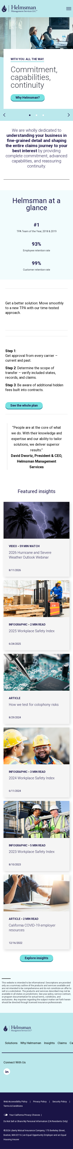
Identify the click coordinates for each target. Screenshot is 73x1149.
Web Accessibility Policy (15, 1101)
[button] (68, 8)
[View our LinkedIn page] (7, 1071)
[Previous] (5, 115)
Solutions (11, 1043)
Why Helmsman (30, 1043)
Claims (62, 1043)
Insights (49, 1043)
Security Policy (59, 1101)
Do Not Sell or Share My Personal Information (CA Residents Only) (36, 1121)
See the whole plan (24, 405)
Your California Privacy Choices (24, 1115)
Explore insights (36, 958)
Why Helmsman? (28, 97)
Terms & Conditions (13, 1106)
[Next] (68, 115)
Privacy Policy (40, 1101)
